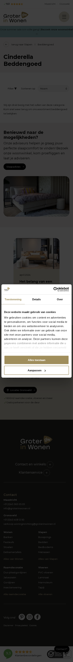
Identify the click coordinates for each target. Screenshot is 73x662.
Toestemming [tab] (13, 299)
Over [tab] (60, 299)
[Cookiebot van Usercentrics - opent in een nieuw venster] (53, 289)
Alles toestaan (36, 359)
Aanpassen (34, 370)
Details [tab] (36, 299)
